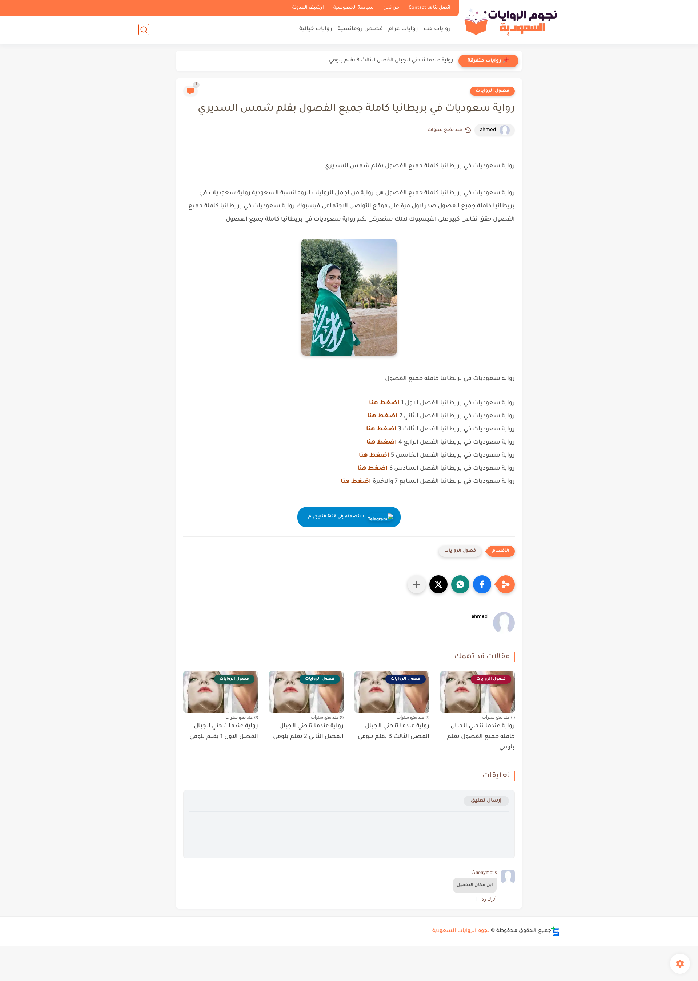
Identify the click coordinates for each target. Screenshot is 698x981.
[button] (482, 584)
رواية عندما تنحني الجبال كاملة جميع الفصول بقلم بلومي (481, 737)
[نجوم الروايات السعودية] (510, 21)
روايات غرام (403, 29)
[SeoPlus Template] (555, 931)
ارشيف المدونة (308, 8)
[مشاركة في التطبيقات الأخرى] (417, 584)
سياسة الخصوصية (353, 8)
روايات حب (437, 29)
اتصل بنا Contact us (429, 8)
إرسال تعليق (486, 800)
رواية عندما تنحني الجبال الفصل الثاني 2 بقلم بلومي (308, 731)
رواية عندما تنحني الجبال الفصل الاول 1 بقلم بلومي (223, 731)
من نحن (391, 8)
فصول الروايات (492, 91)
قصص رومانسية (360, 29)
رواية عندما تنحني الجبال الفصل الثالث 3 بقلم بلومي (391, 61)
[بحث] (143, 29)
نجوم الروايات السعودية (461, 931)
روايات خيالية (315, 29)
